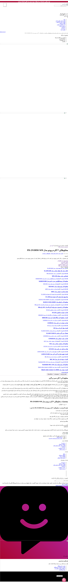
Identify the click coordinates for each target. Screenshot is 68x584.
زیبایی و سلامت (62, 448)
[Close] (67, 424)
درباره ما (63, 28)
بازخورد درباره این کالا (63, 246)
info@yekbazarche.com (55, 438)
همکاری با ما (62, 456)
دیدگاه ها (50, 374)
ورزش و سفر (62, 25)
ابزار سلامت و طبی (61, 24)
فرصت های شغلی (61, 457)
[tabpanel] (34, 577)
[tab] (63, 374)
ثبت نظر (65, 426)
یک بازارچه (66, 33)
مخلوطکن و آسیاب (48, 33)
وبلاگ (64, 454)
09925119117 (60, 437)
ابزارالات (63, 27)
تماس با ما (63, 29)
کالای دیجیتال (62, 23)
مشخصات (56, 374)
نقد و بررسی (63, 374)
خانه (64, 19)
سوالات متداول (62, 444)
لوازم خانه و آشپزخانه (60, 20)
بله (52, 245)
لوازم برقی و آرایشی (60, 22)
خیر (50, 245)
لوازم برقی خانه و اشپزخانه (57, 33)
